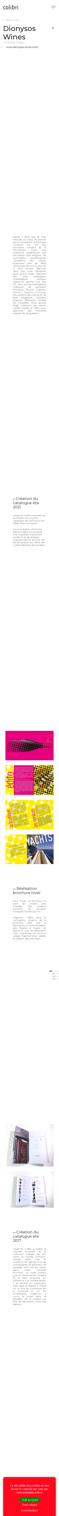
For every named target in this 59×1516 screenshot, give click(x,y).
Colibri (10, 7)
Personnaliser (29, 1510)
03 (53, 979)
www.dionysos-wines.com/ (22, 47)
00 (50, 971)
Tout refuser (29, 1504)
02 (53, 976)
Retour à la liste (12, 20)
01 (53, 973)
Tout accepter (30, 1500)
